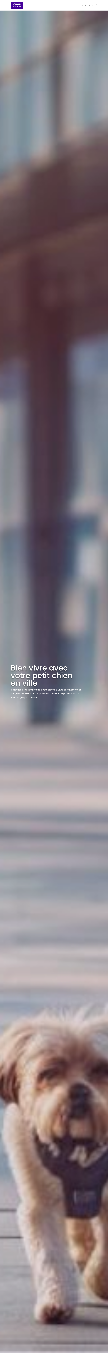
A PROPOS (89, 5)
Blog (81, 5)
